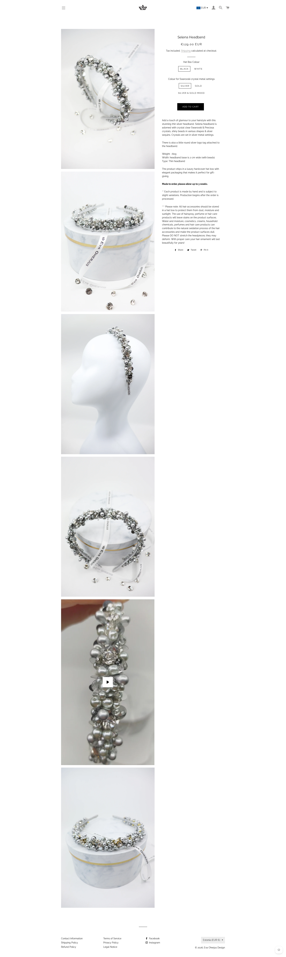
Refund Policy (68, 947)
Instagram (154, 942)
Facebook (154, 938)
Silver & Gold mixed (191, 93)
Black (184, 69)
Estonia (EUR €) (211, 940)
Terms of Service (112, 938)
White (198, 69)
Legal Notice (110, 947)
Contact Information (72, 938)
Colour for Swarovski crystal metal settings (191, 79)
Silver (185, 86)
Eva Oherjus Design (214, 947)
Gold (198, 86)
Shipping (186, 50)
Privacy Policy (111, 942)
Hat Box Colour (191, 62)
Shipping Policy (69, 942)
